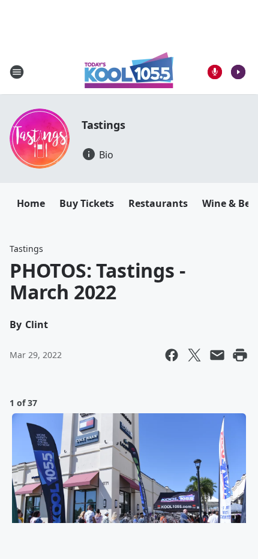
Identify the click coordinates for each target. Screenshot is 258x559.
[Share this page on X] (194, 355)
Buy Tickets (86, 203)
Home (31, 203)
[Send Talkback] (215, 72)
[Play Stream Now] (238, 72)
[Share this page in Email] (217, 355)
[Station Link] (129, 71)
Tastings (103, 125)
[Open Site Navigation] (17, 72)
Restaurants (158, 203)
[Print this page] (240, 355)
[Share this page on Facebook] (171, 355)
